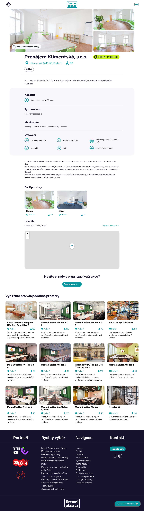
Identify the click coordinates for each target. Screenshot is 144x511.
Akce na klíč (81, 466)
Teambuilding (47, 485)
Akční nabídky (82, 457)
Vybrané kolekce (83, 460)
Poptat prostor (108, 57)
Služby (79, 451)
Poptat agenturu (72, 284)
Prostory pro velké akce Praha (54, 479)
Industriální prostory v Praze (53, 448)
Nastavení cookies (84, 482)
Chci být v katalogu (84, 479)
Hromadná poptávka (85, 476)
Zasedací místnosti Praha (52, 488)
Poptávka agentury (84, 473)
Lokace (79, 448)
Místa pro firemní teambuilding (54, 457)
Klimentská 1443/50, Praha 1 (45, 63)
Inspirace (79, 454)
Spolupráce (81, 470)
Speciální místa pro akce (52, 482)
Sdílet (29, 69)
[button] (72, 246)
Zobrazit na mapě (109, 225)
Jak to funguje (82, 463)
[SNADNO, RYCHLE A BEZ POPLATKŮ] (72, 4)
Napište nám (118, 448)
